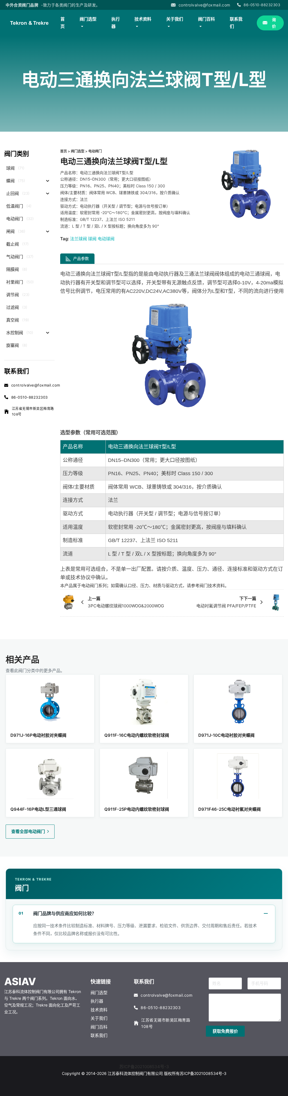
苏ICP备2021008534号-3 (144, 1066)
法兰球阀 (78, 238)
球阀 (92, 238)
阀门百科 (206, 19)
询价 (274, 23)
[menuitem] (64, 23)
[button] (225, 1031)
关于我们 (174, 19)
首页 (62, 22)
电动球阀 (106, 238)
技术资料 (142, 19)
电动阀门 (95, 151)
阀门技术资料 (212, 585)
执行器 (115, 22)
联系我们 (236, 22)
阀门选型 (88, 19)
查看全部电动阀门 (28, 831)
